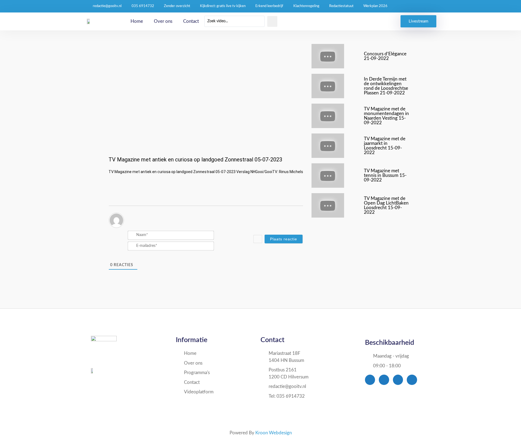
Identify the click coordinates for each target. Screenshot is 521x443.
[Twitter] (384, 380)
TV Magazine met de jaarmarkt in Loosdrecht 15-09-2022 (384, 145)
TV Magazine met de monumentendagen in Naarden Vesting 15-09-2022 (386, 116)
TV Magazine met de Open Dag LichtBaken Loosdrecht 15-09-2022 (386, 205)
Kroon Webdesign (273, 433)
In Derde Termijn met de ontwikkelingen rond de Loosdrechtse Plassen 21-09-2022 (386, 86)
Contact (191, 21)
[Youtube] (398, 380)
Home (137, 21)
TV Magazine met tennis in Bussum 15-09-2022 (385, 175)
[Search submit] (272, 21)
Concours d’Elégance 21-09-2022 (385, 56)
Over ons (163, 21)
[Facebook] (370, 380)
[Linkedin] (412, 380)
